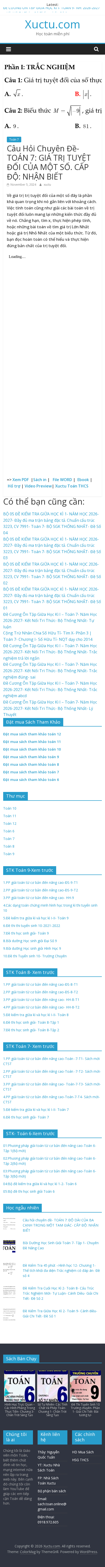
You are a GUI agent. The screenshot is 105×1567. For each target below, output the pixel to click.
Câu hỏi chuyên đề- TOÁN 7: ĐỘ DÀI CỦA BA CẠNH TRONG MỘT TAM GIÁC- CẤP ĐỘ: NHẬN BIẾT (60, 1225)
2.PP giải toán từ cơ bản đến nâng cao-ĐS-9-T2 (40, 890)
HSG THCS (80, 1460)
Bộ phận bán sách (52, 1491)
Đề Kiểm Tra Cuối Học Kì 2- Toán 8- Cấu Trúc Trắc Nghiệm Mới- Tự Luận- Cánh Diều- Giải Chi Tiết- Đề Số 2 (60, 1293)
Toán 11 (9, 816)
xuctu (47, 184)
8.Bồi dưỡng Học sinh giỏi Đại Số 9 (30, 940)
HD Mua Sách (83, 1452)
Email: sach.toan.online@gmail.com (52, 1503)
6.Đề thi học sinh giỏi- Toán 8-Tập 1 (31, 1022)
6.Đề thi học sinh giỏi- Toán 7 (26, 1117)
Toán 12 (9, 823)
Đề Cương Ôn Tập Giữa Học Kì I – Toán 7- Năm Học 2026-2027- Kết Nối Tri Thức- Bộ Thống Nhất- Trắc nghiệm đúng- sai (50, 671)
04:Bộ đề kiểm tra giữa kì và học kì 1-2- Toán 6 (40, 1183)
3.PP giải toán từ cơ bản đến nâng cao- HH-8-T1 (41, 999)
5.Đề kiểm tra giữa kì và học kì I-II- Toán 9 (36, 918)
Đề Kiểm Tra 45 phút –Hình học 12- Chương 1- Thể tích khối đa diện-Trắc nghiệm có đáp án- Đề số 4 (61, 1270)
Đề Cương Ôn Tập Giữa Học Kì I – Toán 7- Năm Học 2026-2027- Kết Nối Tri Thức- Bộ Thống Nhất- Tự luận (50, 621)
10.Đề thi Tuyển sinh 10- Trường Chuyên (35, 956)
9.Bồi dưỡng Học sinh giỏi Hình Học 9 (32, 948)
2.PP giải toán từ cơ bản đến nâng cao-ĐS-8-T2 (40, 992)
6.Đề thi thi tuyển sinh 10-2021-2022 (31, 925)
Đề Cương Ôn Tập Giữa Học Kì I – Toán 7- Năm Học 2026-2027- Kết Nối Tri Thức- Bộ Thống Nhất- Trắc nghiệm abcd (50, 689)
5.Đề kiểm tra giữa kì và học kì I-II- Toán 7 (36, 1109)
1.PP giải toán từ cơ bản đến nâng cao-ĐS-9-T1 (40, 882)
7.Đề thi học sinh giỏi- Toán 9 (26, 933)
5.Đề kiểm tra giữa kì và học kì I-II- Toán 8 (36, 1014)
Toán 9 (8, 853)
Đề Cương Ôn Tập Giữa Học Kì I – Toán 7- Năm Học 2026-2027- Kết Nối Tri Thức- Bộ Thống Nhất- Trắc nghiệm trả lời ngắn (50, 652)
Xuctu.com (52, 24)
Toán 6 (8, 831)
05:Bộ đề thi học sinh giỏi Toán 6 (29, 1191)
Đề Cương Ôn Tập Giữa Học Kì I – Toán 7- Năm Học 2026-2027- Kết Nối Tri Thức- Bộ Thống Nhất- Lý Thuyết (50, 708)
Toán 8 (8, 846)
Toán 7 (14, 139)
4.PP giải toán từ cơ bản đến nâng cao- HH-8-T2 (41, 1007)
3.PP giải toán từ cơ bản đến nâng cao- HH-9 (38, 897)
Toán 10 (9, 808)
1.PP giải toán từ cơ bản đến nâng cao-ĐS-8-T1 (40, 984)
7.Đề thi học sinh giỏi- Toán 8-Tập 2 (31, 1030)
